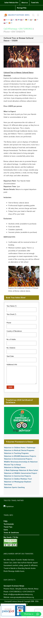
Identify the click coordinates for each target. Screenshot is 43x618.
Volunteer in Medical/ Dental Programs (19, 450)
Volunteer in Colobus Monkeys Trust (18, 479)
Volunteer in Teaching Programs (16, 453)
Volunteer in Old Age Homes (15, 467)
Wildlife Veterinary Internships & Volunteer (21, 462)
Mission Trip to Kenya (12, 465)
